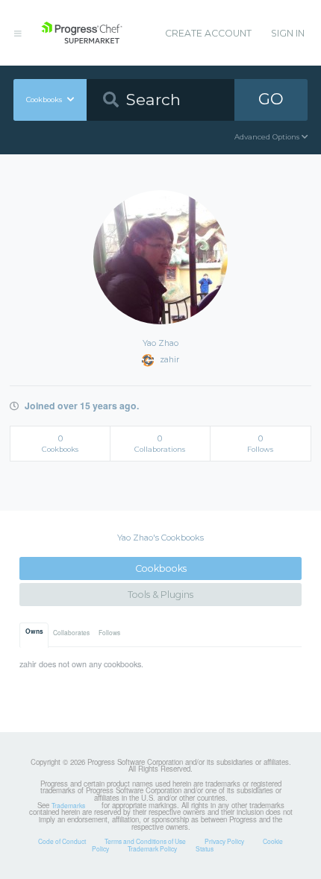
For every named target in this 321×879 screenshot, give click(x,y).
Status (205, 848)
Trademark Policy (152, 848)
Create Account (208, 33)
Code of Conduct (62, 841)
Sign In (288, 33)
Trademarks (68, 805)
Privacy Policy (224, 841)
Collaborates (71, 632)
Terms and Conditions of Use (145, 841)
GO (271, 98)
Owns (34, 631)
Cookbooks (161, 568)
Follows (109, 632)
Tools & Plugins (160, 594)
